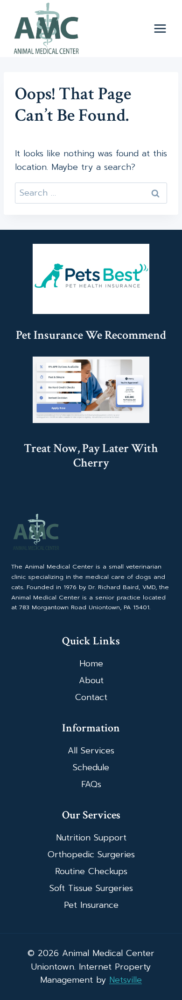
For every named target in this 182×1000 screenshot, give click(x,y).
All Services (91, 750)
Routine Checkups (91, 871)
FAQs (91, 784)
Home (91, 663)
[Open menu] (160, 28)
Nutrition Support (91, 837)
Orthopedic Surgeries (91, 854)
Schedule (91, 767)
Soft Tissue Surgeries (91, 888)
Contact (91, 697)
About (91, 680)
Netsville (125, 979)
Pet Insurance (91, 905)
